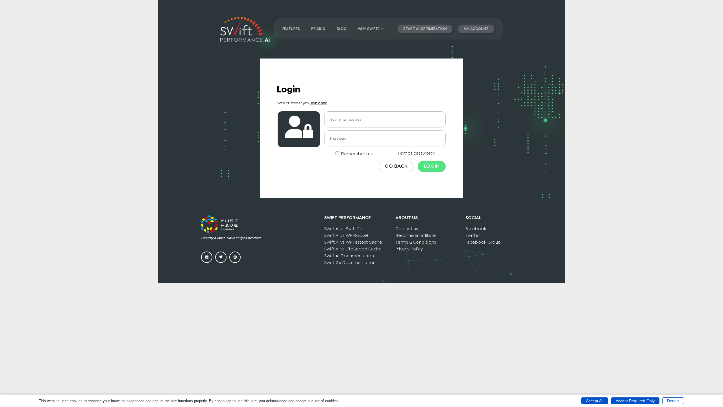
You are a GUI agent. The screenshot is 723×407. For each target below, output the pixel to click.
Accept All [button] (594, 401)
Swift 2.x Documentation (350, 263)
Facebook (475, 229)
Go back (396, 166)
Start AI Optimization (425, 29)
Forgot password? (416, 153)
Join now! (318, 103)
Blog (342, 29)
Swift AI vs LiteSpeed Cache (353, 249)
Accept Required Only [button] (635, 401)
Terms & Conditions (415, 242)
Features (291, 29)
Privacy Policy (409, 249)
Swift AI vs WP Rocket (346, 235)
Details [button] (673, 401)
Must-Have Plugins (232, 238)
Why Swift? (369, 29)
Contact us (406, 229)
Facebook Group (483, 242)
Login (432, 166)
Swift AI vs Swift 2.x (343, 229)
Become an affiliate (415, 235)
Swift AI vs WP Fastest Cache (353, 242)
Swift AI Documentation (349, 256)
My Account (476, 29)
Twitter (472, 235)
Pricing (318, 29)
